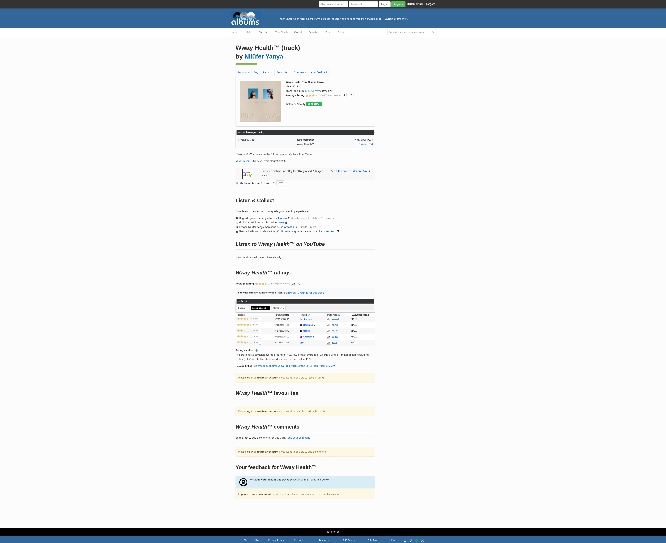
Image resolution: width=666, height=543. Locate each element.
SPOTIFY (315, 104)
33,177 (335, 331)
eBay (282, 222)
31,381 (335, 325)
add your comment (299, 437)
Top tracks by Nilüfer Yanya (269, 365)
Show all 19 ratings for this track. (305, 292)
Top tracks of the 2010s (299, 365)
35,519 (335, 336)
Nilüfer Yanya (263, 56)
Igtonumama (308, 325)
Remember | (417, 4)
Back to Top (333, 531)
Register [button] (398, 4)
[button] (344, 95)
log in (249, 377)
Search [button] (313, 32)
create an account (267, 377)
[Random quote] (406, 18)
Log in (242, 494)
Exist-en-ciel (306, 319)
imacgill (306, 331)
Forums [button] (342, 32)
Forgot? (430, 4)
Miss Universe (313, 90)
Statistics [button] (264, 32)
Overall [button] (298, 32)
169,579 (335, 319)
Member (277, 307)
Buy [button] (327, 32)
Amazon (283, 218)
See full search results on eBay (349, 171)
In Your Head (365, 144)
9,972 (334, 342)
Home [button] (234, 32)
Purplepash (308, 337)
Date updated (259, 307)
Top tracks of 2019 (324, 365)
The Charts (281, 32)
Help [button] (248, 32)
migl (302, 342)
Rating (242, 307)
